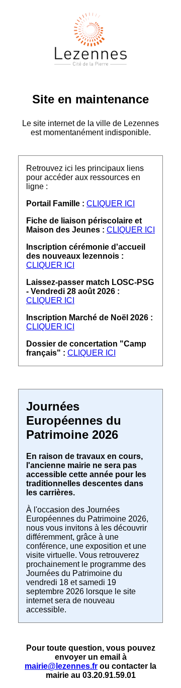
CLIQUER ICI (110, 203)
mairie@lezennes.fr (61, 666)
